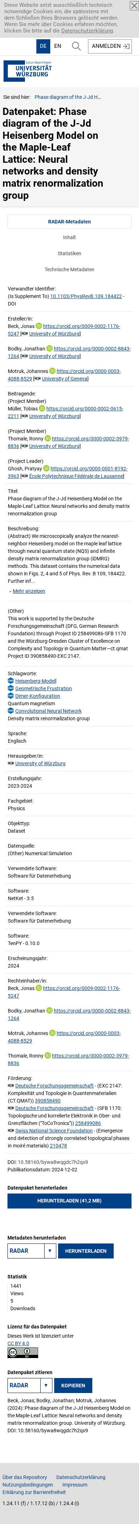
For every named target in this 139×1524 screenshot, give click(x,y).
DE (43, 46)
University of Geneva (64, 379)
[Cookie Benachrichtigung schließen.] (134, 5)
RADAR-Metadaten (69, 221)
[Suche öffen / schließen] (76, 46)
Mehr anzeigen (29, 591)
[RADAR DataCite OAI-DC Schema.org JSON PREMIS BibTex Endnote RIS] (31, 1250)
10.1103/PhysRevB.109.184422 (86, 296)
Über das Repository (24, 1477)
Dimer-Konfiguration (37, 696)
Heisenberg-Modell (35, 681)
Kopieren (73, 1385)
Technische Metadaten (69, 269)
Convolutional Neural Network (48, 711)
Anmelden (106, 46)
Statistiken (69, 253)
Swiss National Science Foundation (54, 1131)
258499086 (88, 1123)
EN (57, 46)
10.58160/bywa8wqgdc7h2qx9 (53, 1162)
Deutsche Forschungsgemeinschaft (54, 1086)
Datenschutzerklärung (87, 30)
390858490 (48, 1101)
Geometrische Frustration (43, 688)
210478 (58, 1146)
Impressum (74, 1485)
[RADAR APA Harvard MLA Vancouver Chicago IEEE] (29, 1385)
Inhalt (69, 237)
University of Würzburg (54, 334)
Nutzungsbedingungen (27, 1485)
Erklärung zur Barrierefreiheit (34, 1492)
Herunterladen (86, 1251)
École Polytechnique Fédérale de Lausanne (76, 476)
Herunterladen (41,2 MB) (69, 1200)
